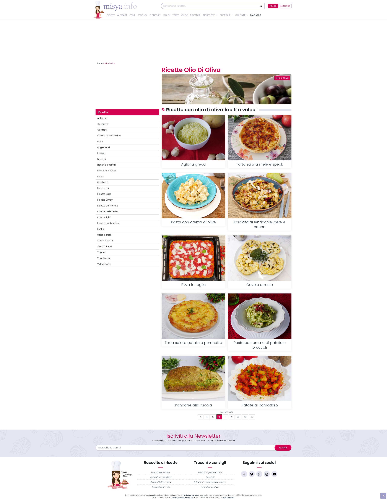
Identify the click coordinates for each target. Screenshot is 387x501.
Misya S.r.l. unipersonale (182, 497)
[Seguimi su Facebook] (244, 474)
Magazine (255, 15)
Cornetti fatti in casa (161, 482)
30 (238, 417)
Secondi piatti (105, 240)
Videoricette (104, 264)
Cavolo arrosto (259, 284)
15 (213, 417)
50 (252, 417)
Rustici (100, 229)
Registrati (285, 6)
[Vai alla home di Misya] (115, 10)
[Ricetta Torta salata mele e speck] (259, 137)
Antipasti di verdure (160, 472)
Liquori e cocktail (106, 164)
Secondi (142, 15)
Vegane (101, 252)
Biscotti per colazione (160, 477)
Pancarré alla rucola (193, 405)
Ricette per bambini (108, 223)
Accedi (273, 6)
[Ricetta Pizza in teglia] (193, 258)
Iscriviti (283, 447)
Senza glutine (104, 246)
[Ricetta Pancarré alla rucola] (193, 378)
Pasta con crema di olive (193, 222)
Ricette (111, 15)
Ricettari (195, 15)
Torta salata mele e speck (259, 164)
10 (201, 417)
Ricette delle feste (107, 211)
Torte (175, 15)
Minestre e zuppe (107, 170)
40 (245, 417)
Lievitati (101, 159)
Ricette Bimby (105, 199)
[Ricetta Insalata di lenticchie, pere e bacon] (259, 195)
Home (100, 63)
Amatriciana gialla (210, 487)
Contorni (155, 15)
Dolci (166, 15)
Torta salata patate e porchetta (193, 342)
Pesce (100, 176)
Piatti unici (102, 182)
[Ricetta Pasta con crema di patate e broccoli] (259, 316)
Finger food (103, 147)
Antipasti (122, 15)
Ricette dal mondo (107, 205)
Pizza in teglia (193, 284)
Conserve (102, 124)
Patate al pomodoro (259, 405)
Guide (184, 15)
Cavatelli (210, 477)
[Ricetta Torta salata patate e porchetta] (193, 316)
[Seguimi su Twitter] (252, 474)
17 (225, 417)
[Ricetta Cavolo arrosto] (259, 258)
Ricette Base (104, 194)
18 (232, 417)
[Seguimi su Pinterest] (259, 474)
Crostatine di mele (161, 487)
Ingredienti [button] (209, 15)
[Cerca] (261, 6)
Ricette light (104, 217)
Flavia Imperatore (190, 495)
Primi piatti (103, 188)
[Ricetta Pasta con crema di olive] (193, 195)
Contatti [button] (240, 15)
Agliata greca (193, 164)
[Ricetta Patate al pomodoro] (259, 378)
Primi (132, 15)
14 (207, 417)
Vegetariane (104, 258)
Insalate (101, 153)
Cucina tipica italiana (109, 135)
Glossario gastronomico (210, 472)
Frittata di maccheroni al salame (210, 482)
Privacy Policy (228, 497)
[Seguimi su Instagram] (267, 474)
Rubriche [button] (225, 15)
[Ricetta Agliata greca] (193, 137)
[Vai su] (383, 496)
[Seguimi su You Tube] (274, 474)
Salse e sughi (104, 235)
